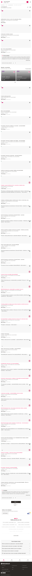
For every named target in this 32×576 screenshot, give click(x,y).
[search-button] (27, 2)
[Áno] (13, 63)
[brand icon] (1, 2)
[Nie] (15, 63)
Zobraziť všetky (16, 535)
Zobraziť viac (28, 60)
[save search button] (30, 7)
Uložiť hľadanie (5, 513)
